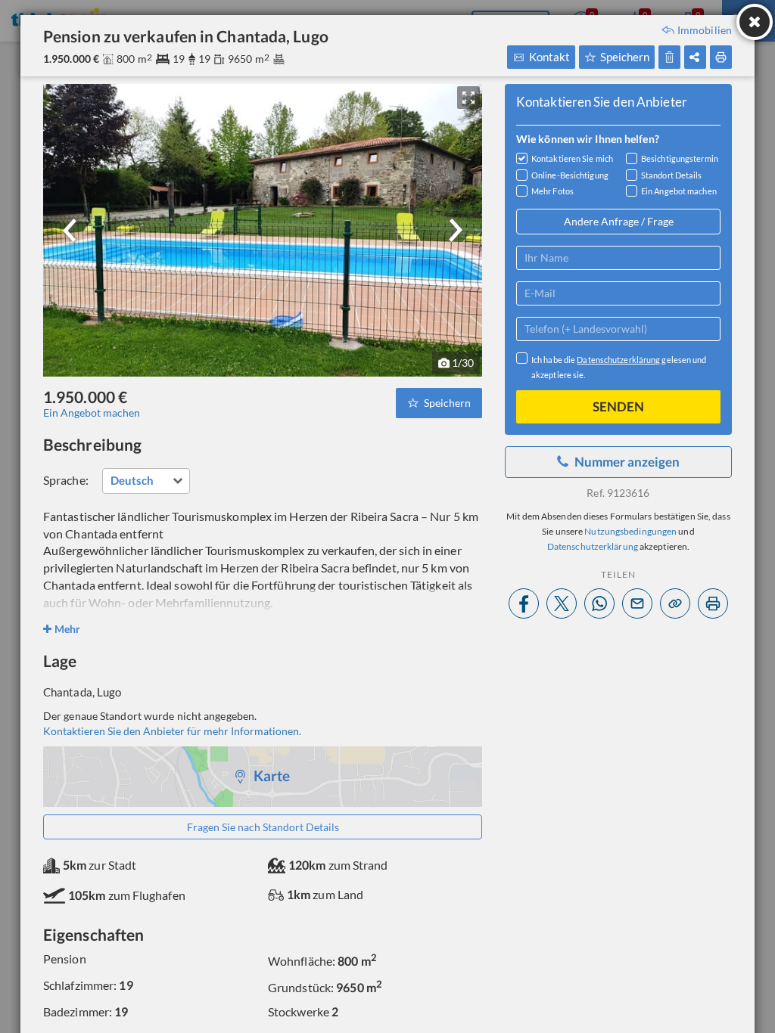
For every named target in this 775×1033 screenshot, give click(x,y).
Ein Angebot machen (91, 412)
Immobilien (704, 30)
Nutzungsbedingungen (630, 531)
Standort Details (671, 175)
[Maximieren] (468, 97)
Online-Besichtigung (569, 175)
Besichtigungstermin (679, 158)
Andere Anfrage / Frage (619, 221)
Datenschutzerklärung (618, 359)
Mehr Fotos (552, 191)
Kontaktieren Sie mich (572, 158)
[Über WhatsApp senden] (599, 603)
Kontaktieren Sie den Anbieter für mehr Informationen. (172, 730)
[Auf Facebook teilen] (524, 603)
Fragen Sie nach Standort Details (263, 827)
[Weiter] (455, 230)
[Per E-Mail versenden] (637, 603)
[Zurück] (69, 230)
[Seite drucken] (713, 603)
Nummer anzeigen (627, 462)
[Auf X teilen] (561, 603)
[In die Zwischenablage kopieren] (675, 603)
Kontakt (549, 57)
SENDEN (618, 406)
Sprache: (66, 480)
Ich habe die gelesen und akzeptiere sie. (619, 367)
